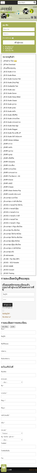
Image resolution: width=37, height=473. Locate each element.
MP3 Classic (9, 187)
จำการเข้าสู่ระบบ (7, 307)
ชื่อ (2, 386)
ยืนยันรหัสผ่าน (5, 359)
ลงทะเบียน (5, 327)
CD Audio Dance (10, 93)
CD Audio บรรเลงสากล (12, 122)
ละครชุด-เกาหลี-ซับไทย (13, 248)
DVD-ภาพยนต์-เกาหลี (12, 216)
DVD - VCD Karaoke (12, 262)
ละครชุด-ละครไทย (11, 198)
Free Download (10, 64)
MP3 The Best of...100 (12, 176)
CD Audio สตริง (10, 111)
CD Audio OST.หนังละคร (13, 136)
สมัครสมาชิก (9, 50)
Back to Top (33, 470)
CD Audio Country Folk (13, 79)
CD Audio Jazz (10, 89)
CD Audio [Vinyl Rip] (12, 82)
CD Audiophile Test (11, 86)
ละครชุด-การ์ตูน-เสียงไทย (13, 226)
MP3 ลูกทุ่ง (8, 154)
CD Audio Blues (10, 75)
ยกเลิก (12, 327)
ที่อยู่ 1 (3, 400)
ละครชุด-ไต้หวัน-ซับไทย (13, 234)
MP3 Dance (9, 180)
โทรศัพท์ (3, 443)
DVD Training (9, 273)
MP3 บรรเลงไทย (10, 169)
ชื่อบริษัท (3, 372)
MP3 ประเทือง (9, 165)
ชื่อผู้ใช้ (3, 336)
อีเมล (3, 329)
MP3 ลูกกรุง (9, 151)
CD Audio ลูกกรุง (10, 104)
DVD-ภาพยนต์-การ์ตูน (12, 223)
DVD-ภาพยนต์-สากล (12, 212)
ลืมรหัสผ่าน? (9, 47)
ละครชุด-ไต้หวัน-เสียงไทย (13, 237)
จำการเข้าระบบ (7, 38)
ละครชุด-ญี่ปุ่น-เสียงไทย (13, 244)
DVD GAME (9, 266)
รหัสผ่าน (3, 351)
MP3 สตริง (8, 147)
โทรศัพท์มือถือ (5, 451)
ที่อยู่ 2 (3, 408)
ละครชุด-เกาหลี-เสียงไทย (13, 201)
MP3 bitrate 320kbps (12, 140)
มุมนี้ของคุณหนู (10, 68)
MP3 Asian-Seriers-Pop (13, 190)
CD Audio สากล (10, 71)
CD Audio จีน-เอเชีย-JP (13, 133)
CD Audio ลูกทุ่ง (10, 107)
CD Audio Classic (11, 100)
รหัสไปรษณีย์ (5, 415)
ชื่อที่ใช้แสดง (4, 344)
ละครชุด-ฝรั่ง (9, 252)
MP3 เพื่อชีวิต (9, 158)
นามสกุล (4, 393)
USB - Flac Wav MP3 (12, 259)
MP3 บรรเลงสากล (11, 172)
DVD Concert (9, 270)
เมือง (3, 423)
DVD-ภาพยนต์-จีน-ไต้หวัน (13, 205)
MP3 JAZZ (8, 183)
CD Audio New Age (11, 126)
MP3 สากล (8, 144)
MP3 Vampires (10, 162)
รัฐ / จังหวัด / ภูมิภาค (7, 437)
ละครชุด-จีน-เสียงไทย (12, 230)
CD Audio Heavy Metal (12, 97)
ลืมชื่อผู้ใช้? (9, 49)
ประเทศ (3, 430)
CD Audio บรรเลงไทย (12, 118)
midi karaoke (9, 255)
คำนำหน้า (4, 379)
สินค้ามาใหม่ (9, 61)
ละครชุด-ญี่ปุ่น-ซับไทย (12, 241)
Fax (2, 458)
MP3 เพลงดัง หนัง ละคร (13, 194)
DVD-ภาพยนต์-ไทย (11, 219)
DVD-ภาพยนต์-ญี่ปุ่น (11, 208)
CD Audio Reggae (11, 129)
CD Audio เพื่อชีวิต (11, 115)
